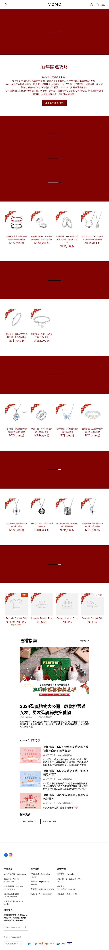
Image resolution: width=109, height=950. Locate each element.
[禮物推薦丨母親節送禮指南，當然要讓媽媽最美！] (30, 801)
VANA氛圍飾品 (44, 717)
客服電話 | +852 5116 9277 (68, 894)
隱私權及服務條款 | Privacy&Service (11, 895)
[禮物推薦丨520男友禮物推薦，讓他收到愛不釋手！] (30, 779)
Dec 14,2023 (26, 717)
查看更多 (83, 641)
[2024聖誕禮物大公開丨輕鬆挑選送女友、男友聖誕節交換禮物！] (54, 673)
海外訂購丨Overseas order (41, 894)
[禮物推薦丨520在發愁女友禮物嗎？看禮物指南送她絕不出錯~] (30, 755)
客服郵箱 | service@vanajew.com (66, 887)
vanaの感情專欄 (49, 821)
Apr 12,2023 (49, 803)
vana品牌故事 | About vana (15, 874)
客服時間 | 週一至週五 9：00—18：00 (69, 880)
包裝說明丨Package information (12, 880)
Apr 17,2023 (49, 755)
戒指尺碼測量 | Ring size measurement (13, 887)
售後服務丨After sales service (42, 889)
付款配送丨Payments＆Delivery (40, 883)
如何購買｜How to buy (66, 874)
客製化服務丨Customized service (40, 875)
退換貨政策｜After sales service (13, 902)
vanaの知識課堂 (29, 821)
